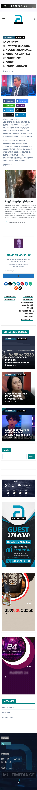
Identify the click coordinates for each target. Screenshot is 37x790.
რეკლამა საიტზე (9, 707)
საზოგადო (20, 37)
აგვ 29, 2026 (11, 437)
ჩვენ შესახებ (7, 717)
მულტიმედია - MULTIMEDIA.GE (12, 759)
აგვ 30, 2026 (11, 365)
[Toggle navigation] (3, 19)
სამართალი (22, 338)
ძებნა (7, 450)
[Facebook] (18, 276)
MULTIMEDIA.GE (9, 37)
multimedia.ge (9, 271)
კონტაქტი (6, 712)
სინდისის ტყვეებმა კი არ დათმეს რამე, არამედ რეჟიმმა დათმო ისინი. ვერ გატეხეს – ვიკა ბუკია (18, 435)
